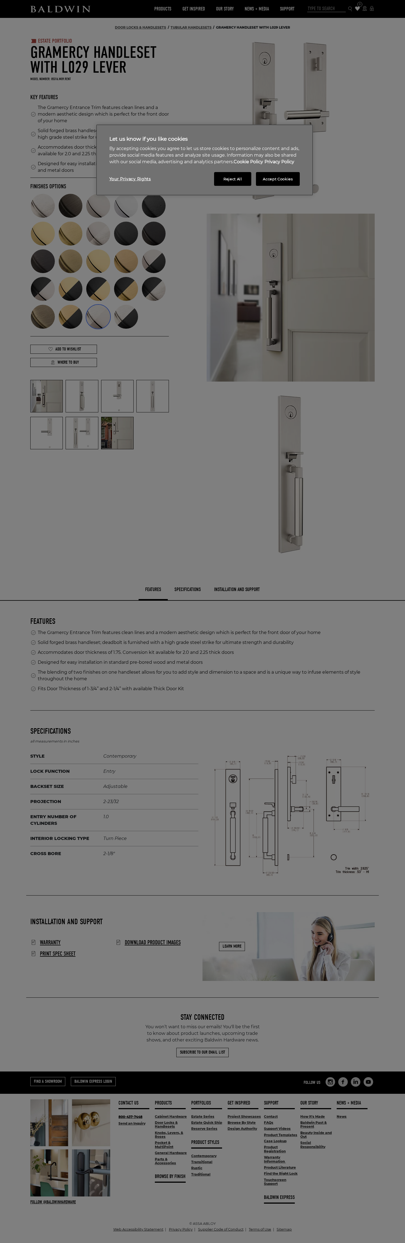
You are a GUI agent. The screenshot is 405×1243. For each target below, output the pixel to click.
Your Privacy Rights (130, 178)
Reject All (232, 179)
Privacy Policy (279, 161)
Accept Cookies (278, 179)
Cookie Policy (248, 161)
